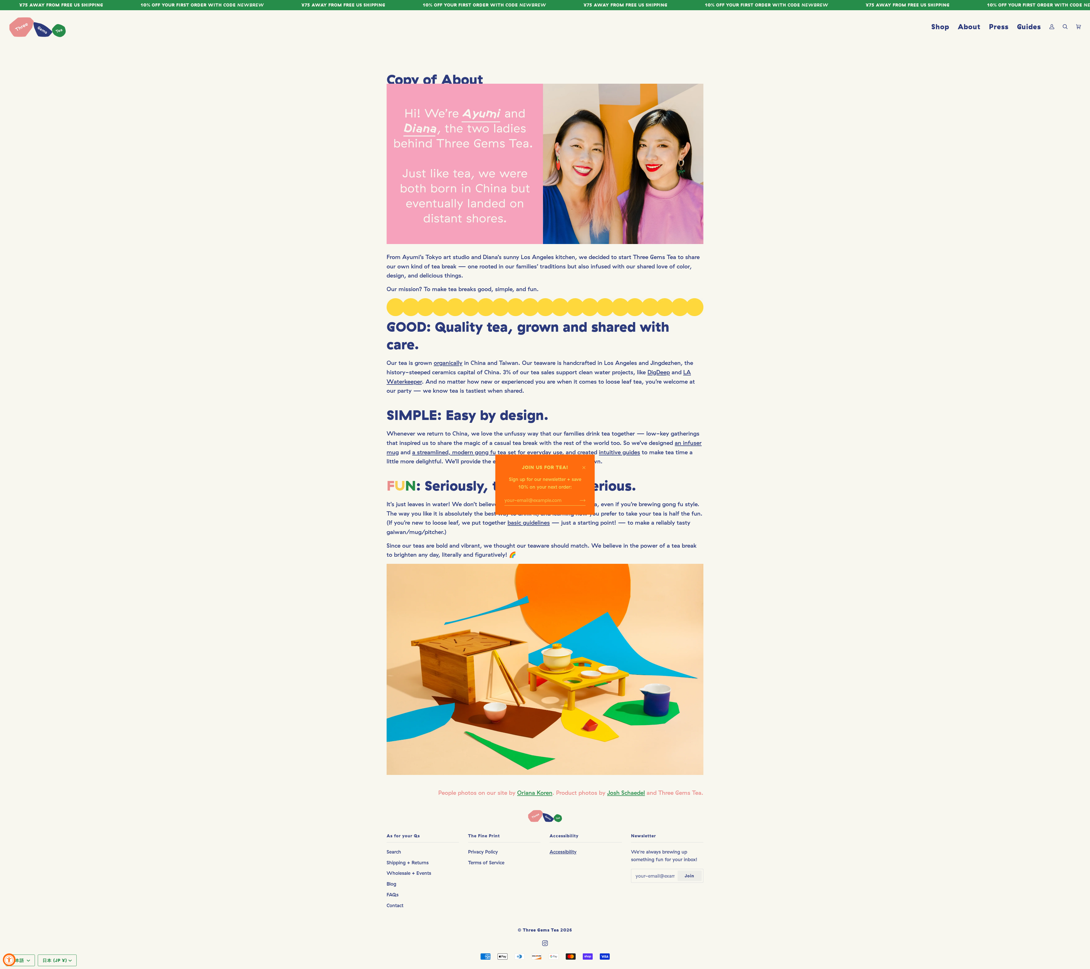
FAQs (393, 894)
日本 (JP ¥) (55, 960)
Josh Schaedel (626, 792)
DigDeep (658, 372)
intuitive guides (619, 452)
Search (394, 852)
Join (689, 875)
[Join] (578, 500)
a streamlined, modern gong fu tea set (464, 452)
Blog (391, 884)
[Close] (586, 464)
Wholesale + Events (409, 873)
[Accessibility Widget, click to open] (9, 959)
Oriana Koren (534, 792)
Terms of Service (486, 862)
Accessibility (563, 852)
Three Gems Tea (541, 930)
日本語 (18, 960)
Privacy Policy (483, 852)
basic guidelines (529, 522)
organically (448, 363)
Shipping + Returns (408, 862)
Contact (395, 905)
